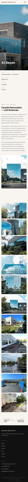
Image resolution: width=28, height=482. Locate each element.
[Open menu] (25, 2)
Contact (3, 456)
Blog (2, 451)
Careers (3, 453)
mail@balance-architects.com (8, 471)
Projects (3, 445)
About (2, 443)
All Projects (13, 420)
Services (3, 448)
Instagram (11, 479)
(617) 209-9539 (4, 469)
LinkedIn (17, 479)
